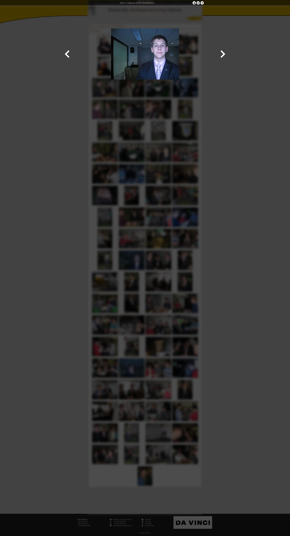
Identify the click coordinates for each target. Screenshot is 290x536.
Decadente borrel (148, 3)
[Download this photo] (194, 3)
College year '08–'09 (133, 3)
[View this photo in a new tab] (198, 3)
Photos (122, 3)
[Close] (202, 3)
